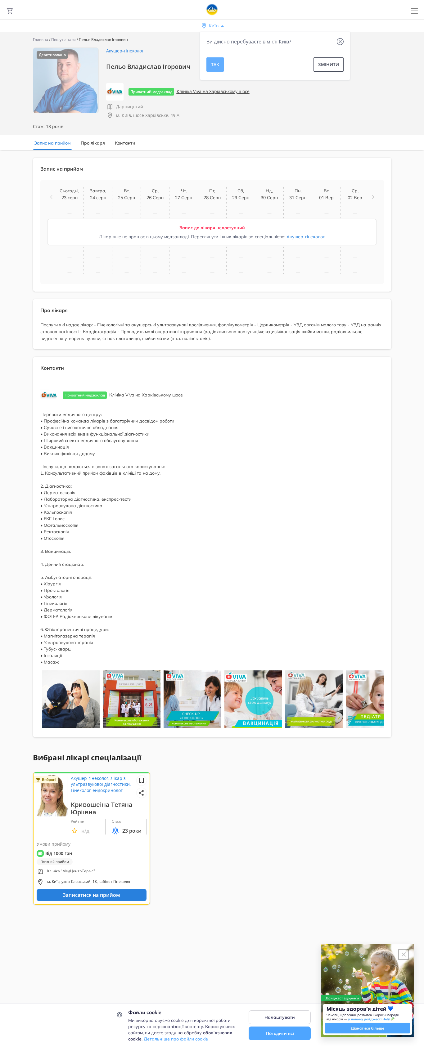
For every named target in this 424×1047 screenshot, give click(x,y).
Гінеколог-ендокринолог (97, 790)
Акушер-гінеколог (125, 51)
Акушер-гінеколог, (91, 778)
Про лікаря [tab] (93, 143)
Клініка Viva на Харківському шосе (213, 91)
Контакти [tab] (125, 143)
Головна (40, 39)
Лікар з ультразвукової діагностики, (101, 781)
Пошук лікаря (63, 39)
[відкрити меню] (414, 11)
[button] (51, 197)
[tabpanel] (212, 451)
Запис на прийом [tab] (52, 143)
